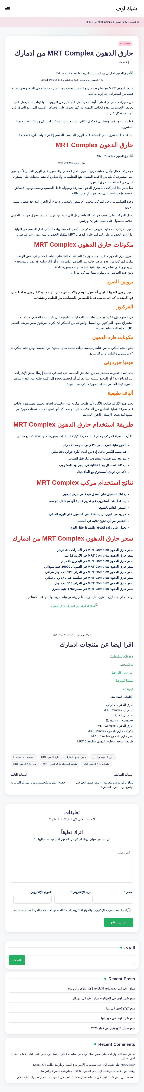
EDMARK (125, 43)
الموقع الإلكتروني (41, 892)
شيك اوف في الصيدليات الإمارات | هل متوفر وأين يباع (101, 988)
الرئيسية (134, 21)
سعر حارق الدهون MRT (24, 764)
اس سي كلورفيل (122, 672)
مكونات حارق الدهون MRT (96, 764)
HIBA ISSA (128, 1064)
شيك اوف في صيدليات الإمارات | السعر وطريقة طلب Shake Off (73, 1064)
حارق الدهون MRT (50, 757)
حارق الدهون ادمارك (76, 757)
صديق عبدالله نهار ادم (121, 1054)
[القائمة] (7, 8)
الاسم (128, 892)
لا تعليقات (122, 62)
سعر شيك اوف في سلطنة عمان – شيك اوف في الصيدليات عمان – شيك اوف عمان (68, 1077)
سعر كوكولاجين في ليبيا (120, 1008)
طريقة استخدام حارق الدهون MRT (60, 764)
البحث (129, 947)
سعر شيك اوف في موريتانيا (118, 1018)
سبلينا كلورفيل (123, 680)
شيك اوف (126, 8)
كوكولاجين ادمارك (121, 656)
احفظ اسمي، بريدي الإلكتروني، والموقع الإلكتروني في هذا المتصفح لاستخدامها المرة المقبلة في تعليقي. (69, 910)
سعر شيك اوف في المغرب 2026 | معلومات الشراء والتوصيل (77, 1071)
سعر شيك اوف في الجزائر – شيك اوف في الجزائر (104, 998)
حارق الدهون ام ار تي (103, 757)
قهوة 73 (128, 689)
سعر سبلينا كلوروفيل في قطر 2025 (113, 1028)
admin (131, 1077)
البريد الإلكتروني (81, 892)
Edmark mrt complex (24, 757)
